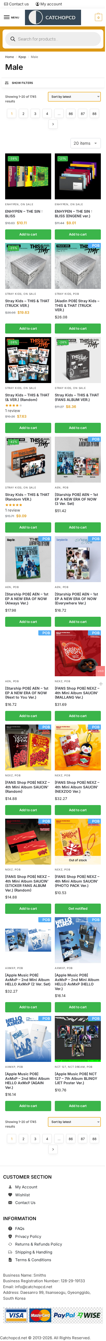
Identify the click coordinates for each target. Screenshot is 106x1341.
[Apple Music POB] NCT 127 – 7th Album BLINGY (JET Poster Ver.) (76, 1078)
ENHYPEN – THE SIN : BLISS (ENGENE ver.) (73, 213)
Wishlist (22, 1194)
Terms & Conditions (33, 1259)
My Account (26, 1187)
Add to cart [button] (28, 234)
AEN (58, 487)
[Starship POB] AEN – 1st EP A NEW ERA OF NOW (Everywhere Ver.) (76, 598)
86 (71, 114)
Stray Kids (13, 293)
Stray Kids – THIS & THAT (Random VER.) (27, 496)
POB (76, 293)
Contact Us (25, 1202)
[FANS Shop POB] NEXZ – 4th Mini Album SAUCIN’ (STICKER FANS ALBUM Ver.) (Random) (27, 883)
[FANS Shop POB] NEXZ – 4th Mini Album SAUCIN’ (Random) (27, 787)
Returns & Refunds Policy (38, 1244)
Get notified (77, 908)
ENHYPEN (12, 204)
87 (83, 114)
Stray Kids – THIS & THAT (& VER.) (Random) (27, 397)
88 (94, 114)
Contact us (18, 4)
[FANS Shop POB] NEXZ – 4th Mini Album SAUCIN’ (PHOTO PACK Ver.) (77, 881)
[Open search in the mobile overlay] (53, 39)
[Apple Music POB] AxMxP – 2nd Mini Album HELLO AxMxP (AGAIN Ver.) (27, 1081)
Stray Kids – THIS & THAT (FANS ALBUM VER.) (77, 397)
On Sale (27, 204)
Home (9, 57)
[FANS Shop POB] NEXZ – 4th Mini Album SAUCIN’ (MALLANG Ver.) (77, 692)
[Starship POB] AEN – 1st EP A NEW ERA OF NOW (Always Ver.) (26, 598)
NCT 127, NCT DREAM (70, 1066)
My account (50, 4)
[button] (98, 17)
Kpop (22, 57)
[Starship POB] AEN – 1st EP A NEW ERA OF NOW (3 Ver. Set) (76, 499)
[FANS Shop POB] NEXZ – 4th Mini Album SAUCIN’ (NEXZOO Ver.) (77, 787)
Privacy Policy (28, 1236)
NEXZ (59, 681)
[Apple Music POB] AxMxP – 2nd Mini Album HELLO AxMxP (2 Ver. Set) (27, 979)
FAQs (19, 1228)
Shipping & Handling (33, 1252)
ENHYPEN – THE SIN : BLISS (23, 213)
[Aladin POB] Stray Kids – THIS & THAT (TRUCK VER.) (77, 305)
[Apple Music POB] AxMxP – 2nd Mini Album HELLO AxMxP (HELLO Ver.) (77, 982)
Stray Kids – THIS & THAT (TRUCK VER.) (27, 303)
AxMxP (10, 968)
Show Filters (22, 83)
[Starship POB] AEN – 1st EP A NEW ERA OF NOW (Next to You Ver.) (26, 692)
